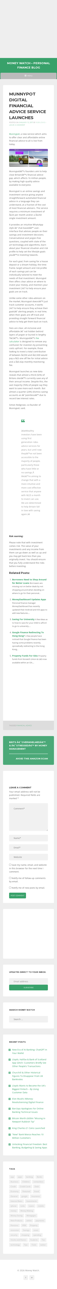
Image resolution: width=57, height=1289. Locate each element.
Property (33, 1225)
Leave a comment (17, 125)
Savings (26, 1230)
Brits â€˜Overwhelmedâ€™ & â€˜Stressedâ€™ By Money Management (28, 745)
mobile (41, 1206)
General (14, 1196)
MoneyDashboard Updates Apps (29, 599)
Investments (31, 1201)
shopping (25, 1235)
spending (37, 1235)
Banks (39, 1177)
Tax (43, 1240)
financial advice (24, 726)
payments (40, 1220)
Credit (13, 1186)
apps (20, 1177)
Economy (14, 1191)
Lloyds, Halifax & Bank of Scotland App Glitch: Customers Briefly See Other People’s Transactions (29, 1063)
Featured (26, 1191)
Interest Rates (16, 1201)
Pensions (14, 1225)
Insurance (35, 1196)
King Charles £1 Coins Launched (28, 1128)
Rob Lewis (40, 122)
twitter (43, 1245)
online (29, 1220)
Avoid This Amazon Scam (32, 758)
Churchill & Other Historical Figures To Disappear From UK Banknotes (27, 1076)
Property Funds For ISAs (25, 655)
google (24, 1196)
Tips (26, 1245)
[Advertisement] (28, 29)
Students (34, 1240)
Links (23, 1206)
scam (36, 1230)
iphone (13, 1206)
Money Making (27, 1210)
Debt (37, 1186)
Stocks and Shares (18, 1240)
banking (29, 1177)
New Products (16, 1220)
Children (25, 1181)
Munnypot (14, 134)
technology (15, 1245)
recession (15, 1230)
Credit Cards (25, 1186)
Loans (31, 1206)
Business (14, 1181)
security (14, 1235)
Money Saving (16, 1215)
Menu (28, 77)
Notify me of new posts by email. (28, 887)
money (13, 1210)
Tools (34, 1245)
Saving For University (23, 619)
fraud (36, 1191)
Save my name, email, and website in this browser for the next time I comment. (28, 868)
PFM (24, 1225)
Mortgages (31, 1215)
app (12, 1177)
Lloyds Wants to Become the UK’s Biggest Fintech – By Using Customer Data (29, 1089)
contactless (38, 1181)
